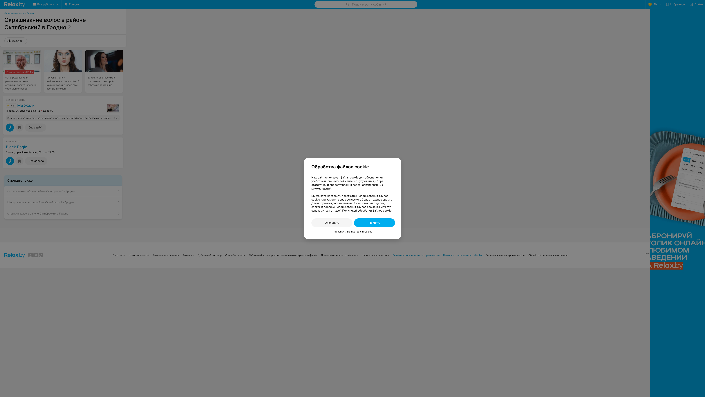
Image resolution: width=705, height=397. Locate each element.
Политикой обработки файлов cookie (367, 210)
